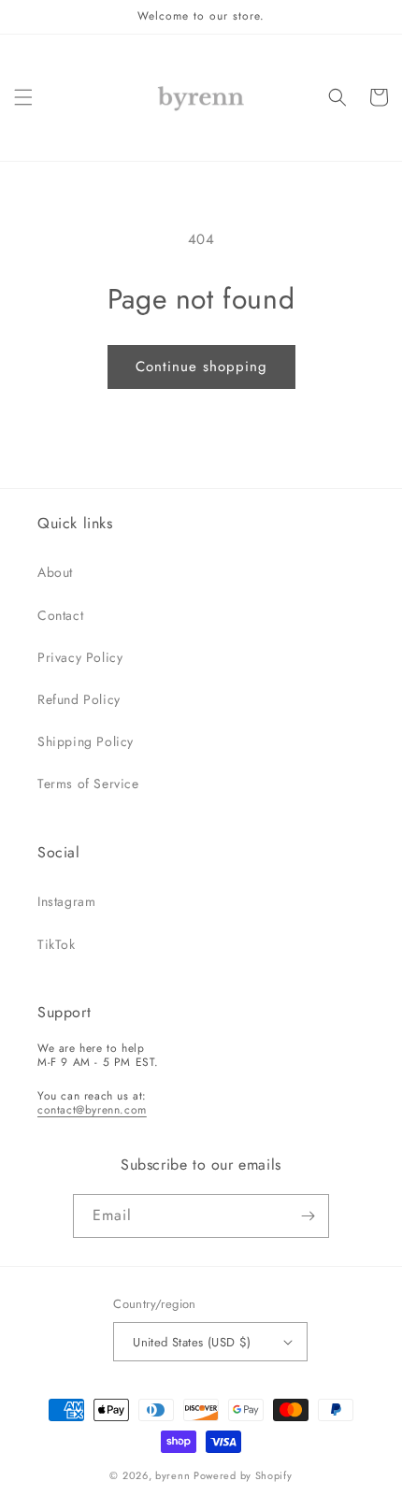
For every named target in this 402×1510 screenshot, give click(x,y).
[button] (23, 97)
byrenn (172, 1475)
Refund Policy (79, 699)
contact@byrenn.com (92, 1109)
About (55, 572)
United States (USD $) (192, 1342)
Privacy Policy (79, 657)
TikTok (56, 944)
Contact (60, 615)
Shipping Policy (85, 741)
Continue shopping (201, 366)
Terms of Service (88, 783)
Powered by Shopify (243, 1475)
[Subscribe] (307, 1216)
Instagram (66, 901)
